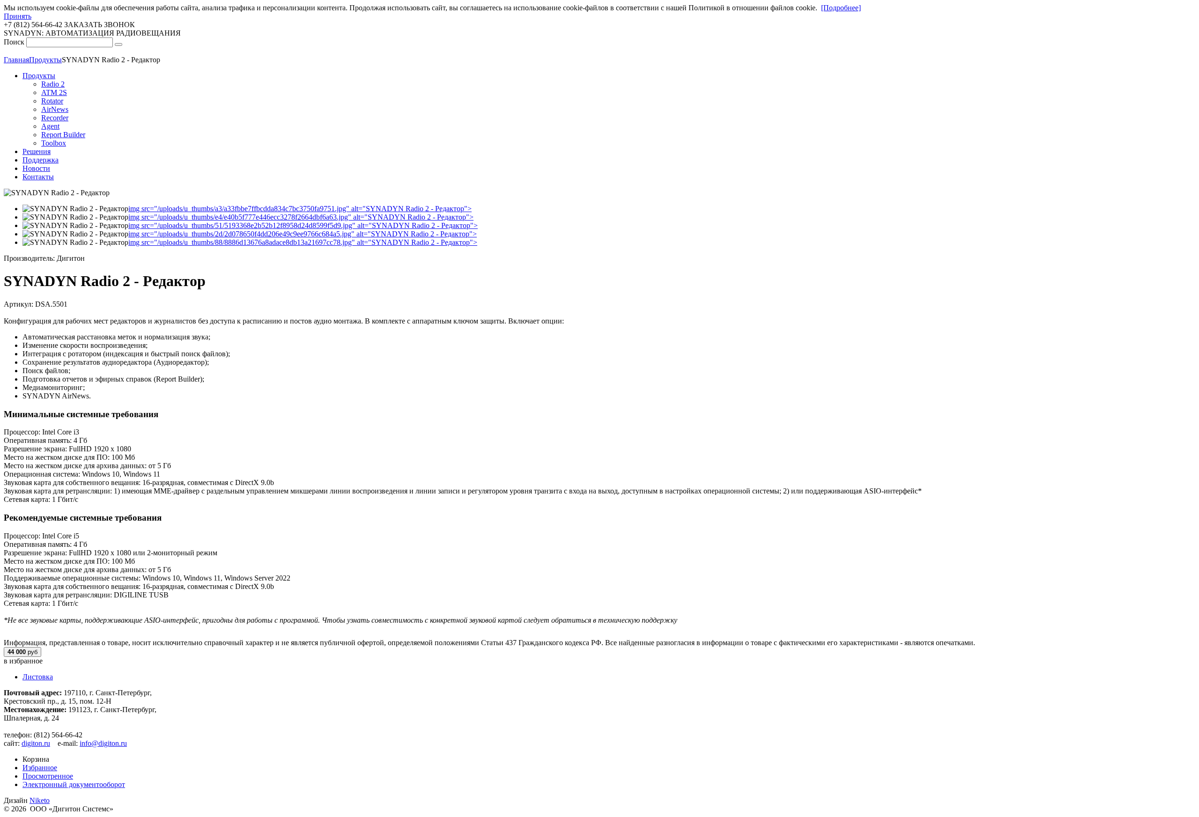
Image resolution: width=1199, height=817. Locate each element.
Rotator (52, 101)
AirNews (54, 109)
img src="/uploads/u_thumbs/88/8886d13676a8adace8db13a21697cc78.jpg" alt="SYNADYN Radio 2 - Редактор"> (302, 242)
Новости (36, 168)
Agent (50, 126)
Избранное (39, 768)
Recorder (54, 118)
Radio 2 (53, 84)
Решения (36, 151)
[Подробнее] (841, 8)
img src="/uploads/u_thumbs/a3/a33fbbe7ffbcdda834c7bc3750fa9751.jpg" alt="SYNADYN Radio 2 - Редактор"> (300, 209)
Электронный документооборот (73, 784)
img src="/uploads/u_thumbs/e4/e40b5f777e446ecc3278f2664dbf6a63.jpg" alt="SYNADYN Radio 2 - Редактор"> (301, 217)
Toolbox (53, 143)
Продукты (38, 76)
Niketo (40, 800)
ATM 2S (54, 92)
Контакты (38, 177)
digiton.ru (36, 743)
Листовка (37, 677)
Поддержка (40, 160)
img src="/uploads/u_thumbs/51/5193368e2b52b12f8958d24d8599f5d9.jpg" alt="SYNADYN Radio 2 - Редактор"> (303, 225)
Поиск (14, 42)
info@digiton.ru (103, 743)
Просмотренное (47, 776)
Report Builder (63, 135)
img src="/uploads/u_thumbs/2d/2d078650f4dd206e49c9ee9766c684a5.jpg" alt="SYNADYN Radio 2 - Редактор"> (302, 234)
